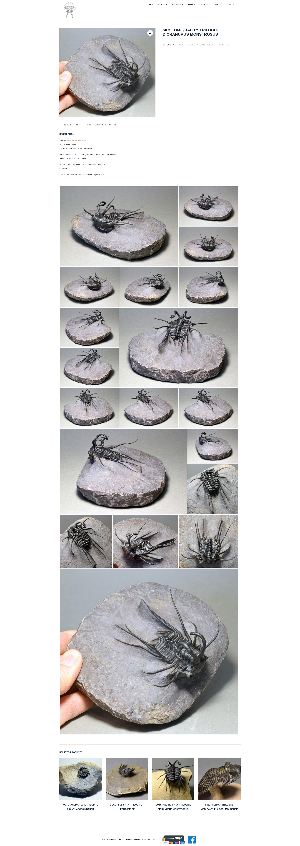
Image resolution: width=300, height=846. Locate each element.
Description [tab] (71, 125)
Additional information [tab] (102, 125)
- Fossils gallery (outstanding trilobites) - (204, 45)
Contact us (156, 840)
